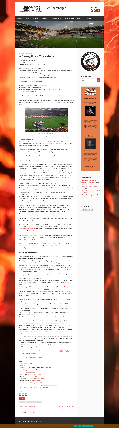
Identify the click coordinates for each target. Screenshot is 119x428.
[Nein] (117, 426)
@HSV (61, 351)
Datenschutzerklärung (55, 18)
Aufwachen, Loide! (37, 374)
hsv (32, 401)
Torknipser (67, 287)
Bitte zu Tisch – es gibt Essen (89, 195)
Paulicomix (35, 18)
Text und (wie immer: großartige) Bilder (46, 291)
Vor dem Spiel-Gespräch (26, 367)
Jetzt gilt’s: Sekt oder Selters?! (89, 186)
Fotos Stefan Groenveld (26, 363)
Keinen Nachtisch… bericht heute (90, 190)
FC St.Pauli (28, 401)
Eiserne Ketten (30, 372)
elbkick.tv (37, 287)
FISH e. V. (79, 18)
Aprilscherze (44, 378)
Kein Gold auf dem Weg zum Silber (39, 387)
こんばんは (34, 376)
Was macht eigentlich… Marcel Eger (64, 406)
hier (59, 263)
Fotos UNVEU (23, 365)
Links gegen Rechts (69, 18)
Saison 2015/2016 (38, 401)
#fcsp (67, 351)
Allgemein (22, 398)
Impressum (88, 18)
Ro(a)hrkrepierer (36, 380)
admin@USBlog (29, 53)
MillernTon (46, 289)
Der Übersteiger (55, 8)
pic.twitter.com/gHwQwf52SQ (28, 353)
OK (75, 425)
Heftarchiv (44, 18)
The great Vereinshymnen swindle (28, 406)
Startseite (19, 18)
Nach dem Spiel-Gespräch (27, 370)
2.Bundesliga (22, 401)
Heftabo (27, 18)
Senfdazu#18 (38, 383)
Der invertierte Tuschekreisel (49, 385)
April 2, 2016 (38, 357)
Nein (79, 425)
